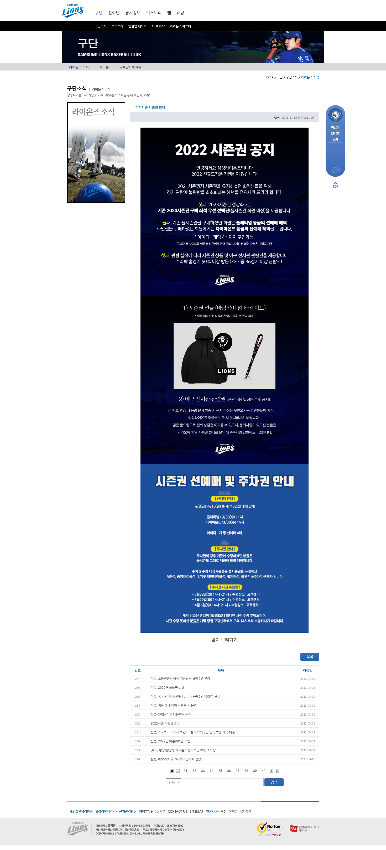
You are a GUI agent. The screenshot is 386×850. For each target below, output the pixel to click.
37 (237, 771)
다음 (271, 771)
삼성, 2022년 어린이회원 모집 (170, 741)
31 (185, 771)
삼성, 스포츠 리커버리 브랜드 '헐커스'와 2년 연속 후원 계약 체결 (192, 732)
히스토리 (117, 26)
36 (229, 771)
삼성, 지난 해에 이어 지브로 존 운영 (173, 705)
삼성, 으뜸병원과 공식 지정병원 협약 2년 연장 (180, 678)
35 (220, 771)
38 (246, 771)
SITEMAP (197, 811)
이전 (178, 771)
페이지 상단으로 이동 (335, 185)
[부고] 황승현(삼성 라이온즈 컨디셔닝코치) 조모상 (183, 750)
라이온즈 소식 (79, 67)
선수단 (114, 12)
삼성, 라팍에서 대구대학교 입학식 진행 (175, 759)
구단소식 (100, 26)
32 (194, 771)
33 (203, 771)
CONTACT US (177, 811)
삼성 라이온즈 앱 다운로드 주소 (170, 714)
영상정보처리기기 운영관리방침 (116, 811)
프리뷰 (104, 67)
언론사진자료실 (216, 811)
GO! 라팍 (158, 26)
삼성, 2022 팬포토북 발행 (167, 687)
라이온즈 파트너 (180, 26)
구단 (99, 12)
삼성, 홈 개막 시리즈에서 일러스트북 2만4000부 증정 (185, 696)
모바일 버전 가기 (240, 811)
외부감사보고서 (130, 67)
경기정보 (133, 12)
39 (255, 771)
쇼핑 (180, 12)
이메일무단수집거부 (152, 811)
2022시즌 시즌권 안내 (165, 723)
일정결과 (335, 134)
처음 (172, 771)
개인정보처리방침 (81, 811)
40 (263, 771)
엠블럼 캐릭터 (137, 26)
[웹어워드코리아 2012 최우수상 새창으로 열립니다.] (304, 824)
